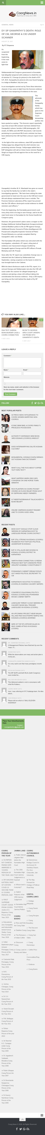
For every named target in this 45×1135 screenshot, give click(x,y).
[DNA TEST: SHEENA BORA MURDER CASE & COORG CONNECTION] (12, 322)
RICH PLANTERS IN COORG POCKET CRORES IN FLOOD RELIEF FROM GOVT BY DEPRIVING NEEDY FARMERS (26, 491)
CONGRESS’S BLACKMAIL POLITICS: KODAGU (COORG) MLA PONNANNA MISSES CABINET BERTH (25, 595)
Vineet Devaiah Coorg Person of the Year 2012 (8, 1011)
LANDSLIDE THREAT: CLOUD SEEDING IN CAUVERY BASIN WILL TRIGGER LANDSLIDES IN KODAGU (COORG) (26, 605)
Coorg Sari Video (31, 936)
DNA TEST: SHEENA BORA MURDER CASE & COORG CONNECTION (11, 332)
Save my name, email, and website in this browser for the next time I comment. (21, 388)
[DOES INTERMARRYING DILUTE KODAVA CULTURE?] (6, 449)
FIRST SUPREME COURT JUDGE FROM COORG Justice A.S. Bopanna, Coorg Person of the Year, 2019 (7, 908)
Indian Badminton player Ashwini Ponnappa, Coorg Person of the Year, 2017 (8, 948)
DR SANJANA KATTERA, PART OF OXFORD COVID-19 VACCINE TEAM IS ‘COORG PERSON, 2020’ (8, 887)
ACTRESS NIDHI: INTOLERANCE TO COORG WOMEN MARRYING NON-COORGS (24, 417)
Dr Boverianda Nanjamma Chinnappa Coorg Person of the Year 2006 (8, 1085)
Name (6, 370)
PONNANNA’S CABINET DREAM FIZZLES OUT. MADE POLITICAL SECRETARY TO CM (26, 573)
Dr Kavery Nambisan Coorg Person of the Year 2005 (7, 1099)
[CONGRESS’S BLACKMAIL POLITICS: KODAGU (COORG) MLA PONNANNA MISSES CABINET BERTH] (6, 595)
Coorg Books (33, 969)
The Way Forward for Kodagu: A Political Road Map (33, 883)
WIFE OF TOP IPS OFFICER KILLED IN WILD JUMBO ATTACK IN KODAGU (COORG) (25, 626)
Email (25, 370)
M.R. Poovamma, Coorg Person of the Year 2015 (7, 975)
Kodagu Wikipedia (30, 902)
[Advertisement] (22, 172)
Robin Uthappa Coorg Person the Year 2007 (8, 1073)
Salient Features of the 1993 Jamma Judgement (19, 895)
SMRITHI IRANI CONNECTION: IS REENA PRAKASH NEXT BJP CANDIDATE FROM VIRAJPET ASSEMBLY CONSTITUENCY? (26, 563)
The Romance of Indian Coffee (20, 936)
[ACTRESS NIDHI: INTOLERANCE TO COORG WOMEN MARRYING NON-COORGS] (6, 418)
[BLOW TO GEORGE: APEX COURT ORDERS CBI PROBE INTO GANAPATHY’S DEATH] (32, 322)
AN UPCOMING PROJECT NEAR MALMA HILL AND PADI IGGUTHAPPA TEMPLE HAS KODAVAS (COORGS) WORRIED (27, 616)
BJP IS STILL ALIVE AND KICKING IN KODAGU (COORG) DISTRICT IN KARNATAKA (24, 552)
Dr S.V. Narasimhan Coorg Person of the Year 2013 (7, 1000)
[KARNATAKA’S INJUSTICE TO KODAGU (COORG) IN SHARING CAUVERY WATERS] (6, 585)
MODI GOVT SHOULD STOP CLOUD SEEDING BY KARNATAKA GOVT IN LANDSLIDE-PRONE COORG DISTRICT (25, 531)
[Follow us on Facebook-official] (32, 403)
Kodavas (32, 964)
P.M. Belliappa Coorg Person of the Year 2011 (7, 1021)
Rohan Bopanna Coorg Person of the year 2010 (8, 1032)
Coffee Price (33, 950)
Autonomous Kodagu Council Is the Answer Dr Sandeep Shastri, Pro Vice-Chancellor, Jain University (33, 867)
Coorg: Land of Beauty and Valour (20, 951)
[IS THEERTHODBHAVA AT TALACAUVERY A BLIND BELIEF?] (6, 502)
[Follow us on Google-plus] (39, 403)
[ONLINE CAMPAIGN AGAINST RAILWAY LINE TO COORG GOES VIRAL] (6, 513)
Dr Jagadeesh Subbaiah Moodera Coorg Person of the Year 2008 (7, 1061)
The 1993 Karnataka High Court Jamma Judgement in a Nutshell (19, 875)
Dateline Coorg (21, 930)
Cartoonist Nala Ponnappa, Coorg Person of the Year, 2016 (8, 963)
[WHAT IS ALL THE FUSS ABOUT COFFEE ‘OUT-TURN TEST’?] (6, 470)
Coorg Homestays (31, 943)
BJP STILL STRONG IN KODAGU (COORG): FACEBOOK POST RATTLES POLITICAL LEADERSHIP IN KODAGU (27, 542)
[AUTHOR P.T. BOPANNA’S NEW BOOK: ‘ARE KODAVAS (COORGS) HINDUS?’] (6, 439)
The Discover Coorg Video (32, 929)
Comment (7, 355)
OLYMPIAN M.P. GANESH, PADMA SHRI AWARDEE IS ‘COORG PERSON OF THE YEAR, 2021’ (8, 867)
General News (7, 25)
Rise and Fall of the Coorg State (20, 924)
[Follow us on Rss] (42, 403)
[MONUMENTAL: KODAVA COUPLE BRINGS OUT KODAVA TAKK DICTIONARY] (6, 460)
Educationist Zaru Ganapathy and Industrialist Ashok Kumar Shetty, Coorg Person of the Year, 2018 (7, 929)
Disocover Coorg (18, 943)
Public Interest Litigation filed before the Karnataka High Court (20, 860)
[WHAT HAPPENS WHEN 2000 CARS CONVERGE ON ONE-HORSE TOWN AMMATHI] (6, 481)
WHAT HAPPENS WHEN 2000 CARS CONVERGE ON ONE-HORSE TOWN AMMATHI (25, 480)
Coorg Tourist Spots (32, 909)
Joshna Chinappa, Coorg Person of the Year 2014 (7, 988)
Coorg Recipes (34, 915)
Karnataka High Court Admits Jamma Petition (20, 906)
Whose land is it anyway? (20, 886)
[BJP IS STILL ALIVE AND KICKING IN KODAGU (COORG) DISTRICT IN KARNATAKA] (6, 553)
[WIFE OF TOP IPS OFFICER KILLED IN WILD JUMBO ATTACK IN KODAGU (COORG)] (6, 627)
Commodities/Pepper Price (33, 958)
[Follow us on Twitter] (35, 403)
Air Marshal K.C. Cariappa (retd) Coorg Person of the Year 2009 (6, 1046)
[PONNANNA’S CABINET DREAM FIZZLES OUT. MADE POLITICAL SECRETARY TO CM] (6, 574)
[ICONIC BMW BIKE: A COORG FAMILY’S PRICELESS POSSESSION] (6, 428)
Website (6, 377)
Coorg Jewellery (30, 922)
